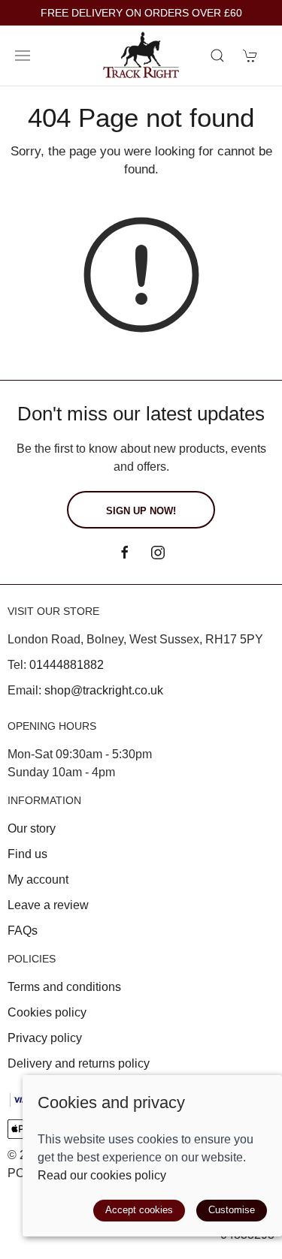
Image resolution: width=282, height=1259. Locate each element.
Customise (231, 1209)
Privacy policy (45, 1038)
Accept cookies (139, 1209)
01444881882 (66, 664)
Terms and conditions (64, 986)
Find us (27, 854)
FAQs (23, 930)
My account (38, 879)
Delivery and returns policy (79, 1063)
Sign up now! (141, 511)
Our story (32, 828)
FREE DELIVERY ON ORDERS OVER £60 (141, 13)
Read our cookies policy (102, 1175)
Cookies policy (47, 1012)
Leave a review (48, 905)
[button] (22, 56)
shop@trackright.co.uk (103, 690)
